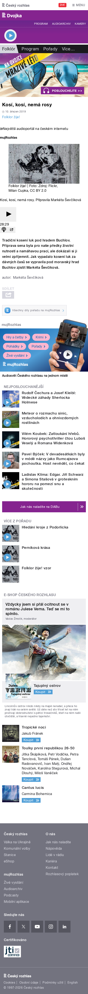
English (72, 982)
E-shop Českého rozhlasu (30, 595)
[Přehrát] (8, 214)
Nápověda (54, 848)
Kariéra (51, 861)
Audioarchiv (61, 23)
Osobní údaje (28, 982)
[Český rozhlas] (15, 5)
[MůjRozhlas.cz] (8, 138)
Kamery (80, 23)
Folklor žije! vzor (36, 568)
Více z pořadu (17, 521)
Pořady (50, 48)
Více (68, 48)
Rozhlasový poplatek (62, 874)
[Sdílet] (11, 230)
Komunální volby (17, 848)
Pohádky (12, 346)
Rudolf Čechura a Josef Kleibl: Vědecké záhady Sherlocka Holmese (49, 397)
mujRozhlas (11, 325)
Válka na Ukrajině (17, 842)
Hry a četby (14, 337)
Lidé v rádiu (55, 855)
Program (41, 23)
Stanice (10, 855)
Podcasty (11, 895)
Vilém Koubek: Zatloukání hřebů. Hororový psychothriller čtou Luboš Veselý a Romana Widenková (53, 438)
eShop (9, 861)
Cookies (9, 982)
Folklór (8, 48)
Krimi (39, 337)
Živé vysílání (15, 356)
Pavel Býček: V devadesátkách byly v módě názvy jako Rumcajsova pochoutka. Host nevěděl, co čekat (53, 459)
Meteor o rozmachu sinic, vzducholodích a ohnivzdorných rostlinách (50, 418)
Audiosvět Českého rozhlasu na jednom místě (35, 375)
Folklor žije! (11, 117)
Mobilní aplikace (16, 902)
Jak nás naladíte (58, 842)
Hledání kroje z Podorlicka (45, 527)
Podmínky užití (53, 982)
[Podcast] (4, 230)
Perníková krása (36, 547)
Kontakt (52, 868)
